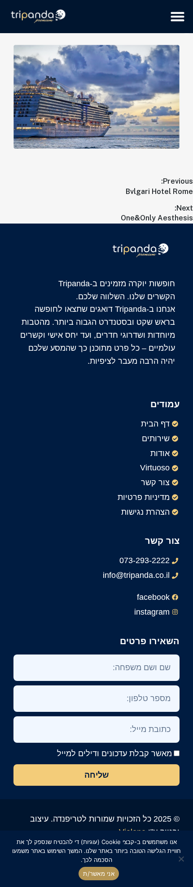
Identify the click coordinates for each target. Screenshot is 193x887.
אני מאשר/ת (98, 873)
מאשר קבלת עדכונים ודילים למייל (114, 753)
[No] (181, 858)
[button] (178, 16)
